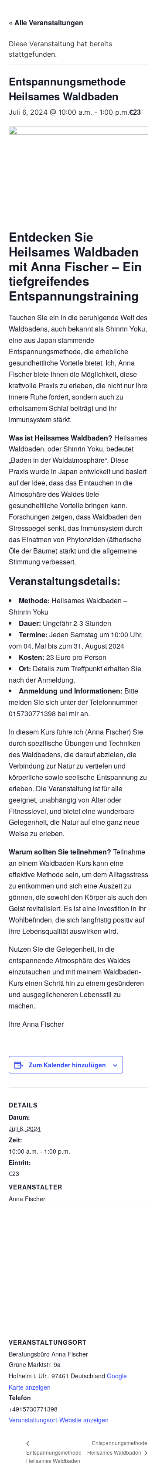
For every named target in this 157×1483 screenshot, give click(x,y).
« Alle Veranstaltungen (46, 22)
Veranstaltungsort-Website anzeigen (59, 1419)
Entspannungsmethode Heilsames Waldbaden (54, 1456)
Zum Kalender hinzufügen (67, 1064)
